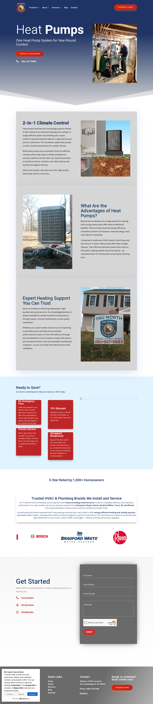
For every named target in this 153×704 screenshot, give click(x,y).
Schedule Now (27, 612)
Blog (66, 7)
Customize (9, 694)
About (44, 7)
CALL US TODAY (28, 61)
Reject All (21, 694)
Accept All (32, 694)
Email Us (84, 693)
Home (50, 681)
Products (33, 7)
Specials (51, 693)
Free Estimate (27, 598)
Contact (74, 7)
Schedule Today (125, 7)
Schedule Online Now (30, 54)
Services (55, 7)
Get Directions (27, 605)
